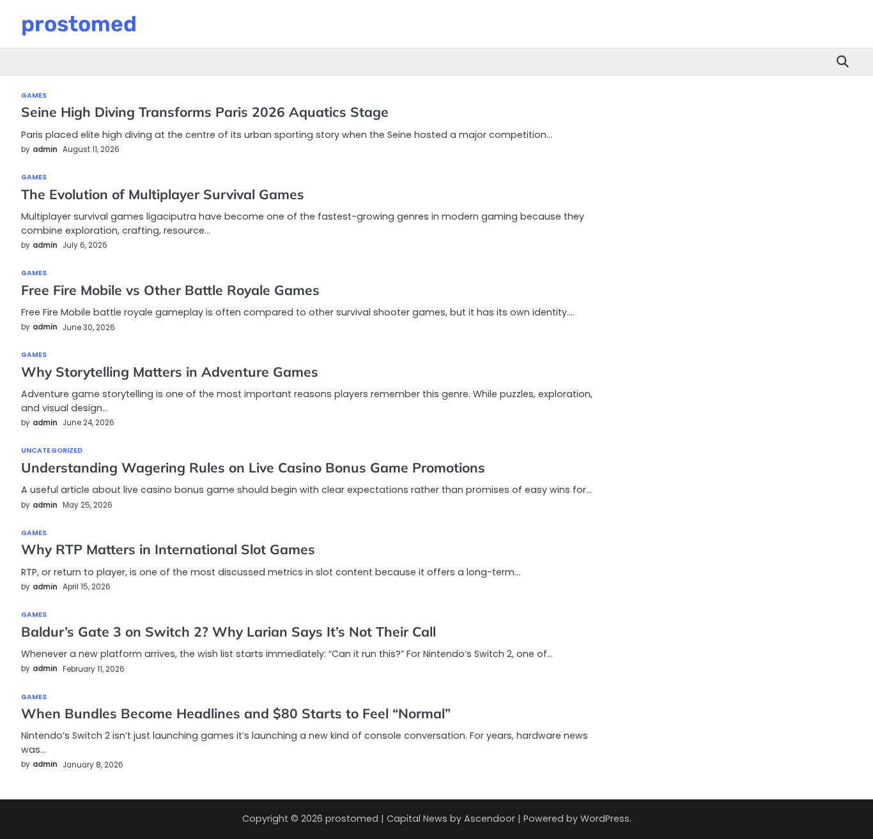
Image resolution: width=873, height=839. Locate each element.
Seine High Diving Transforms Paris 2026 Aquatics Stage (205, 111)
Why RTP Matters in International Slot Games (168, 549)
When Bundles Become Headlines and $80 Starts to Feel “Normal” (236, 713)
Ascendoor (489, 818)
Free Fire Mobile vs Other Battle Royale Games (170, 290)
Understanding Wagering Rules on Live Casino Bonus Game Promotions (253, 467)
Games (34, 96)
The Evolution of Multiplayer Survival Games (162, 194)
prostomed (79, 23)
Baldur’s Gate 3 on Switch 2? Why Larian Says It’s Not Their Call (228, 631)
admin (45, 149)
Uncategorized (51, 451)
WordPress (605, 818)
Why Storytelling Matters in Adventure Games (169, 371)
